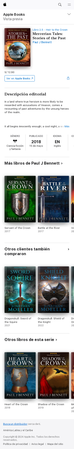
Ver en (18, 78)
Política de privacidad (15, 444)
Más (67, 126)
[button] (60, 4)
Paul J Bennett (42, 42)
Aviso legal (37, 444)
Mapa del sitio (55, 444)
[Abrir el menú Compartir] (68, 78)
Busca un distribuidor (15, 424)
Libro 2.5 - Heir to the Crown (50, 29)
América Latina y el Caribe (18, 430)
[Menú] (69, 4)
